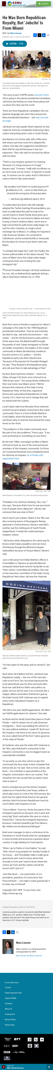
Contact (8, 987)
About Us (8, 1009)
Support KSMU (10, 998)
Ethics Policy (10, 1025)
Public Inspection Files (13, 993)
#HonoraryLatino (38, 193)
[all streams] (49, 1067)
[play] (3, 1067)
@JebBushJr (12, 190)
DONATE (45, 4)
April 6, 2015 (39, 199)
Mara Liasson (15, 33)
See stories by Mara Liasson (29, 955)
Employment (10, 1014)
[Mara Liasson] (8, 946)
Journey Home (41, 95)
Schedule (8, 1004)
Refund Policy (10, 1020)
